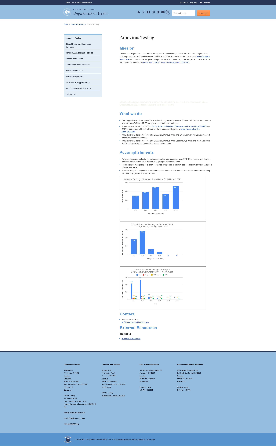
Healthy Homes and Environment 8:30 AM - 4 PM (80, 405)
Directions (67, 378)
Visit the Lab (70, 94)
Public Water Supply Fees (76, 82)
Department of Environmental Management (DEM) (165, 62)
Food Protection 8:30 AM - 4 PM (75, 401)
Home (66, 24)
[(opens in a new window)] (138, 12)
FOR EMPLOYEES (71, 424)
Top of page (150, 439)
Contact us (67, 390)
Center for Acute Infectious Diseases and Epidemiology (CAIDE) (179, 126)
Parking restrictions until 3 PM (74, 412)
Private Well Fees (73, 70)
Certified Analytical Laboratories (79, 52)
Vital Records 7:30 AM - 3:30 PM (113, 395)
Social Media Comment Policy (74, 418)
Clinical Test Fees (73, 58)
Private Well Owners (74, 76)
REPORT (131, 131)
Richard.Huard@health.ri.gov (136, 322)
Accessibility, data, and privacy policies (129, 439)
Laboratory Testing (77, 24)
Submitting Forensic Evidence (78, 88)
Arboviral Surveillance (131, 338)
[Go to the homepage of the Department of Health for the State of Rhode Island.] (68, 12)
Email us (67, 376)
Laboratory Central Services (77, 64)
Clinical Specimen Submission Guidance (78, 45)
